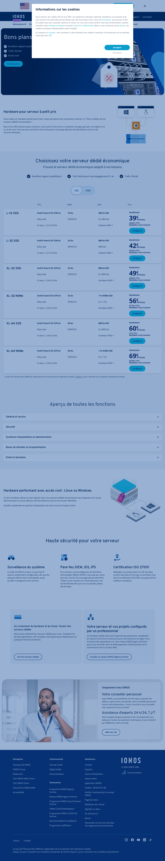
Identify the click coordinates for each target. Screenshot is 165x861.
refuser (123, 25)
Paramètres (106, 20)
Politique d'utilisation (57, 25)
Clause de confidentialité (83, 25)
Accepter (52, 32)
